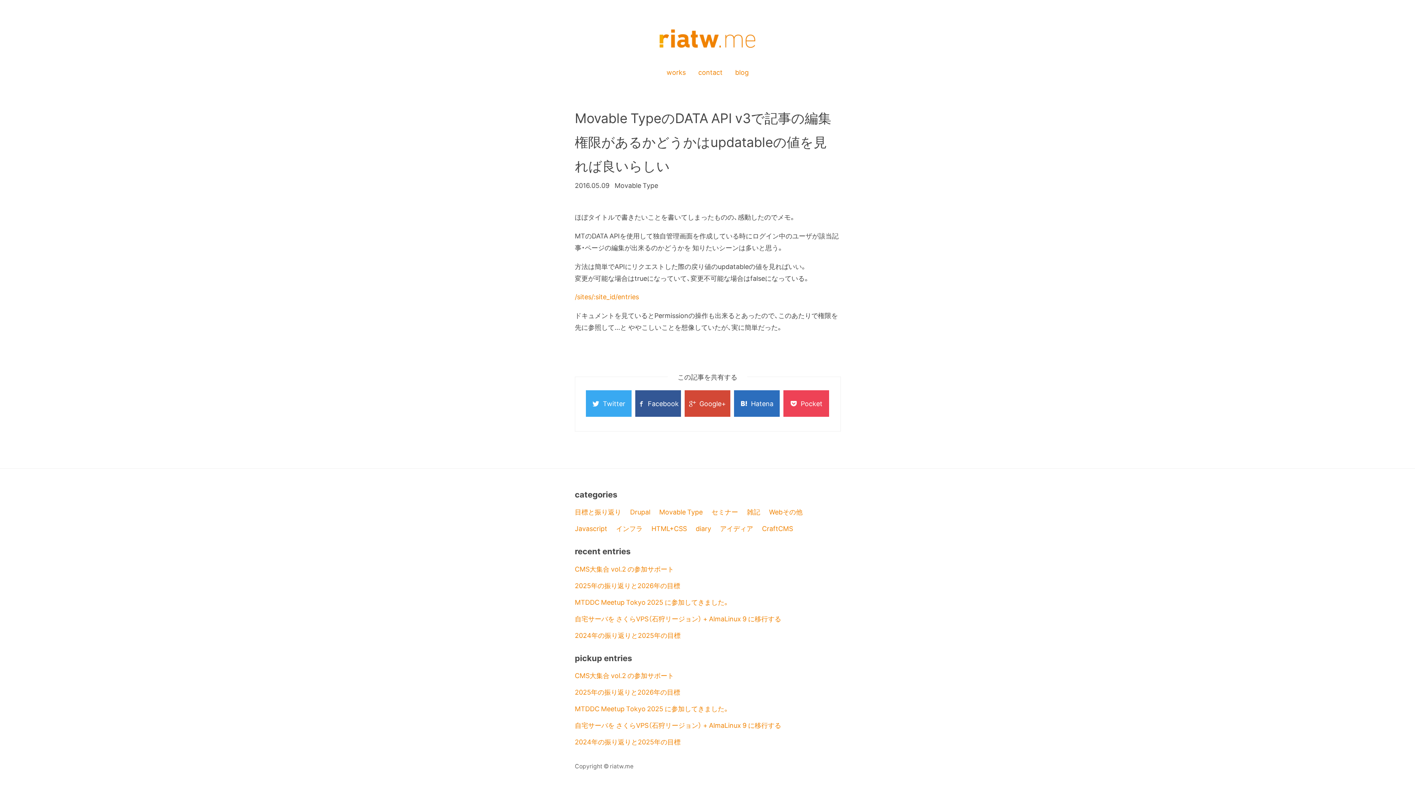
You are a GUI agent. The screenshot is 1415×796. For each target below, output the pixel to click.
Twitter (614, 403)
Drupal (640, 512)
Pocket (811, 403)
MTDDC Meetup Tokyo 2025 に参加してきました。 (652, 602)
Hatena (762, 403)
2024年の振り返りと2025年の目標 (628, 635)
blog (742, 72)
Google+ (712, 403)
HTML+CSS (669, 528)
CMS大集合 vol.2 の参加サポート (624, 569)
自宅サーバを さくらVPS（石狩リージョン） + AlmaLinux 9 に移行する (678, 619)
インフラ (629, 528)
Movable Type (681, 512)
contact (710, 72)
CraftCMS (777, 528)
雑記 (753, 512)
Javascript (591, 528)
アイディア (736, 528)
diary (703, 528)
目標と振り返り (598, 512)
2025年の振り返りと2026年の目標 (627, 585)
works (676, 72)
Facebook (663, 403)
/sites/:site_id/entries (607, 296)
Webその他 (786, 512)
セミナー (725, 512)
